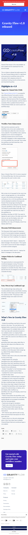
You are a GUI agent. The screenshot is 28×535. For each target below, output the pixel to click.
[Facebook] (9, 484)
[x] (7, 484)
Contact (13, 490)
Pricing (4, 500)
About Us (5, 490)
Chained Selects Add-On (11, 93)
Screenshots (6, 503)
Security (13, 493)
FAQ (4, 512)
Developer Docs (6, 509)
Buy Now (9, 465)
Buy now (14, 4)
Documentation (6, 506)
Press (4, 493)
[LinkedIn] (4, 484)
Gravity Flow (11, 10)
